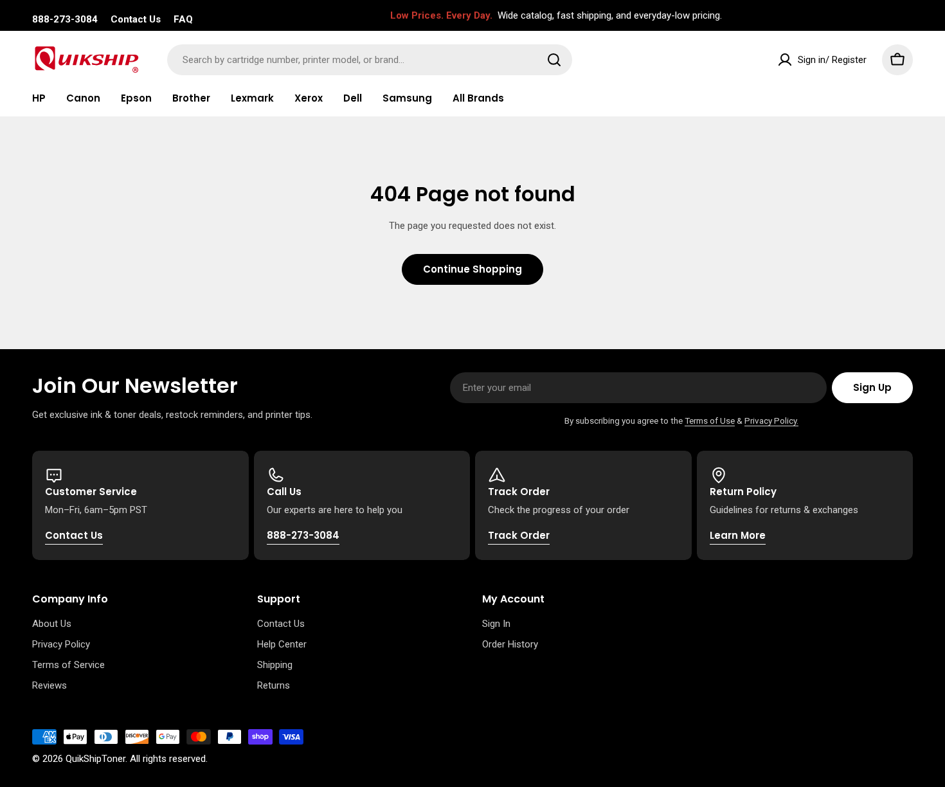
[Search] (554, 60)
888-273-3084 (65, 19)
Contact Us (136, 19)
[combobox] (369, 59)
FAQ (183, 19)
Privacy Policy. (771, 420)
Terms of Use (710, 420)
